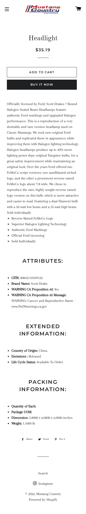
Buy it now (42, 84)
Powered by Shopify (43, 500)
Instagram (45, 484)
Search (43, 473)
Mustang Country (48, 494)
